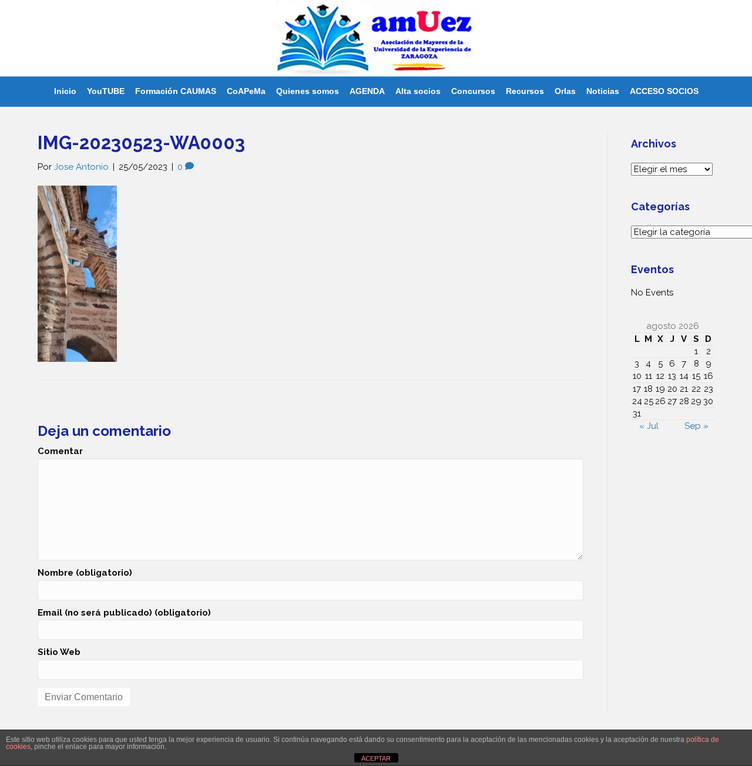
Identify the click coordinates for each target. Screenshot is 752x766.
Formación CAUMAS (175, 91)
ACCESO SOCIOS (664, 91)
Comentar (60, 451)
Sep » (696, 426)
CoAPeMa (246, 91)
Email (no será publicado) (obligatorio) (124, 613)
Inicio (65, 91)
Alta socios (418, 91)
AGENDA (367, 91)
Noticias (602, 91)
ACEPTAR (376, 758)
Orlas (565, 91)
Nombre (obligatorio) (85, 573)
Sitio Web (59, 652)
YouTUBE (106, 91)
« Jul (649, 426)
